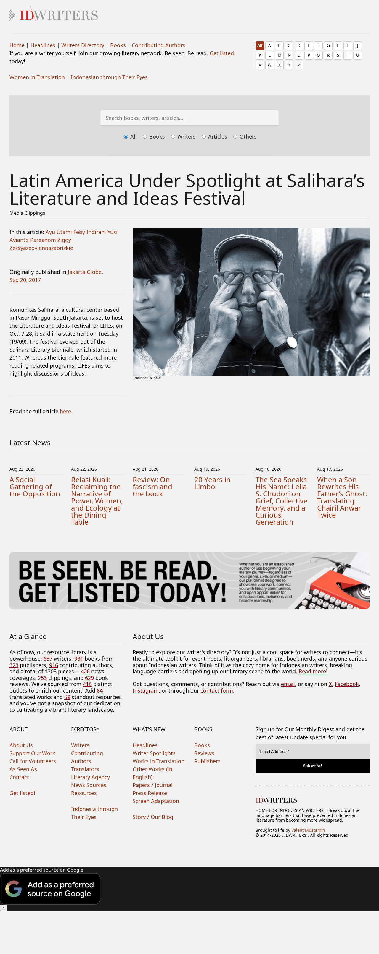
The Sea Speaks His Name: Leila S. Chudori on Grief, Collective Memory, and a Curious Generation (282, 500)
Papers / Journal (153, 785)
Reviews (204, 753)
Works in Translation (158, 761)
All (259, 45)
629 (89, 677)
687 (48, 658)
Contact (19, 777)
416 (87, 684)
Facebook (347, 684)
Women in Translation (37, 77)
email (288, 684)
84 (100, 690)
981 (78, 658)
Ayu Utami (59, 231)
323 (13, 665)
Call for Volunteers (32, 761)
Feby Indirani (89, 231)
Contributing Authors (158, 45)
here (65, 411)
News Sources (88, 785)
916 (53, 665)
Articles (217, 136)
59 (67, 697)
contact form (216, 690)
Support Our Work (32, 753)
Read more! (313, 671)
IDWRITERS (189, 13)
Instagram (146, 690)
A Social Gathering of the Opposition (34, 486)
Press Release (150, 793)
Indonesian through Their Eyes (109, 77)
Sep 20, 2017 (25, 279)
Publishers (207, 761)
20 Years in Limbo (212, 482)
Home (17, 45)
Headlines (42, 45)
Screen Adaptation (156, 801)
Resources (84, 793)
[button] (189, 889)
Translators (85, 769)
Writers (186, 136)
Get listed (222, 53)
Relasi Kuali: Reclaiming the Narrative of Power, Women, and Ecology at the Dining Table (97, 500)
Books (118, 45)
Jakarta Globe (85, 271)
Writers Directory (82, 45)
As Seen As (23, 769)
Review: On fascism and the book (152, 486)
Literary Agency (90, 777)
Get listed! (22, 793)
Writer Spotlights (154, 753)
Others (247, 136)
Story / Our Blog (153, 816)
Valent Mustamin (308, 830)
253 (42, 677)
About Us (21, 745)
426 (85, 671)
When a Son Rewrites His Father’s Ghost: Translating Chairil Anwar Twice (342, 497)
